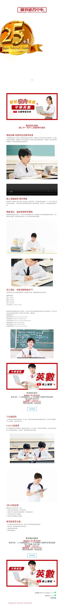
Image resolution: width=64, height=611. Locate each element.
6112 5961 (52, 592)
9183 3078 (52, 595)
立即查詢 (32, 409)
